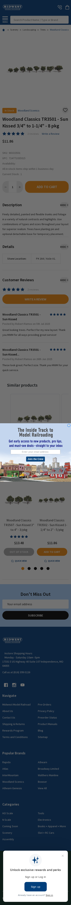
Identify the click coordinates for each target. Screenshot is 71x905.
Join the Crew (35, 459)
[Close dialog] (69, 425)
